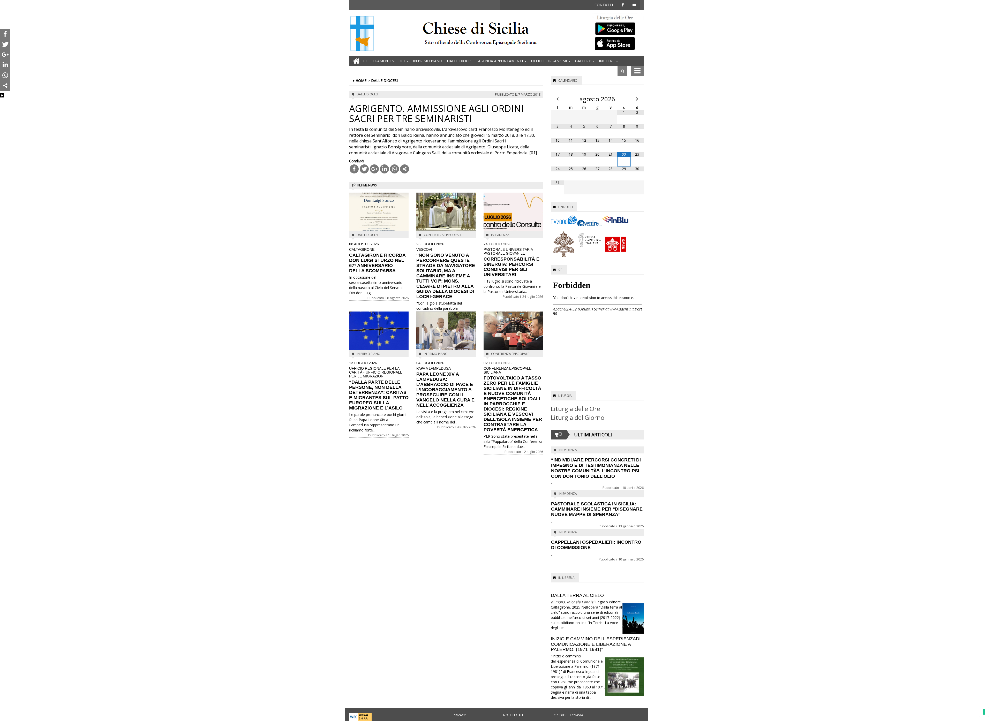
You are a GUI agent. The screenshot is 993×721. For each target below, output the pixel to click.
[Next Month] (637, 99)
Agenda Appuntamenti (501, 60)
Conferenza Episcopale (443, 235)
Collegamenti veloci (384, 60)
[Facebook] (354, 168)
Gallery (583, 60)
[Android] (618, 27)
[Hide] (2, 95)
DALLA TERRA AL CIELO (577, 595)
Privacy (459, 715)
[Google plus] (374, 168)
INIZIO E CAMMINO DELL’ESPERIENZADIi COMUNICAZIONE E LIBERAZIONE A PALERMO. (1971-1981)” (596, 644)
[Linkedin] (384, 168)
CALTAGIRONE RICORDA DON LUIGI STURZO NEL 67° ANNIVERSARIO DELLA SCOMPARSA (377, 257)
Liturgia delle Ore (575, 408)
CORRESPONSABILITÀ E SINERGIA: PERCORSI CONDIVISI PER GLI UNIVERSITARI (511, 259)
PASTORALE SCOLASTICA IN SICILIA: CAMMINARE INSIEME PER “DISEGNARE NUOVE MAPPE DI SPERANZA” (597, 509)
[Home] (362, 34)
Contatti (604, 4)
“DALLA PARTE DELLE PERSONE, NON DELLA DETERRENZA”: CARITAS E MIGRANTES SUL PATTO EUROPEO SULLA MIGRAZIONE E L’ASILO (379, 386)
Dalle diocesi (460, 60)
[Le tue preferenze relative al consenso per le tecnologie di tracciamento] (984, 712)
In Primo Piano (427, 60)
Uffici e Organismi (549, 60)
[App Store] (618, 43)
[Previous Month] (557, 99)
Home (361, 80)
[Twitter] (364, 168)
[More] (404, 168)
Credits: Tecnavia (568, 715)
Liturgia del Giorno (577, 417)
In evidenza (500, 235)
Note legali (513, 715)
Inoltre (607, 60)
